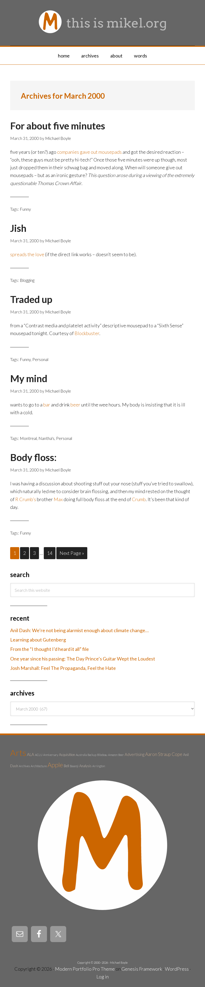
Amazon (112, 754)
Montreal (28, 438)
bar (46, 405)
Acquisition (67, 754)
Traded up (31, 299)
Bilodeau (102, 754)
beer (75, 405)
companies (68, 152)
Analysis (85, 766)
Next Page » (72, 553)
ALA (30, 754)
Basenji (74, 766)
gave (85, 152)
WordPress (177, 969)
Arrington (98, 766)
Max (58, 499)
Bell (66, 766)
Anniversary (50, 754)
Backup (92, 754)
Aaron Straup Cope (163, 754)
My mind (28, 378)
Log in (102, 977)
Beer (121, 754)
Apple (55, 765)
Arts (18, 752)
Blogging (27, 280)
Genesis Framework (141, 969)
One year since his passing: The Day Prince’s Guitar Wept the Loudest (82, 659)
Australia (81, 754)
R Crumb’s (25, 499)
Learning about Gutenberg (38, 640)
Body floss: (33, 457)
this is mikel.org (116, 23)
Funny (25, 209)
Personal (40, 359)
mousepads (110, 152)
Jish (18, 228)
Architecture (39, 766)
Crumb (139, 499)
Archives (24, 766)
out (94, 152)
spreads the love (27, 254)
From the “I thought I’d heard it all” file (49, 649)
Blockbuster (86, 333)
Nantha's (46, 438)
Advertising (134, 754)
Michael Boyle (119, 962)
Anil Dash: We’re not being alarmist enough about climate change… (79, 630)
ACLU (38, 754)
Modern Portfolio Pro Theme (85, 969)
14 (49, 553)
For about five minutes (57, 126)
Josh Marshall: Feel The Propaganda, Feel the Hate (63, 668)
